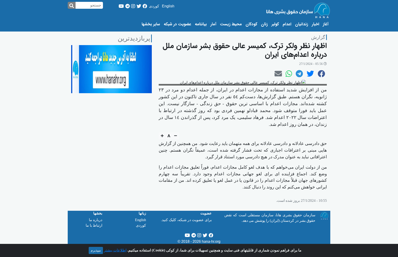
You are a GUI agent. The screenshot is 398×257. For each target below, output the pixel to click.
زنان (264, 24)
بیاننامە (201, 24)
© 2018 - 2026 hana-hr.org (199, 241)
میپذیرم (96, 250)
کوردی (154, 6)
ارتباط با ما (94, 225)
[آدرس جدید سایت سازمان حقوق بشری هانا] (111, 69)
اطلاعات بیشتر (115, 250)
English (168, 6)
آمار (213, 24)
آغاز (324, 24)
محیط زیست (231, 24)
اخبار (315, 24)
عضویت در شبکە (177, 24)
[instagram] (133, 6)
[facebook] (145, 6)
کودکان (251, 24)
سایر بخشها (151, 24)
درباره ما (95, 220)
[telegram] (127, 6)
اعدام (287, 24)
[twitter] (139, 6)
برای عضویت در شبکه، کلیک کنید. (186, 220)
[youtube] (121, 6)
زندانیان (301, 24)
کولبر (275, 24)
